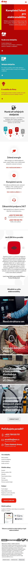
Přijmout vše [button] (21, 559)
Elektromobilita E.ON (6, 472)
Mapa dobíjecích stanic (6, 491)
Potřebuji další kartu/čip (6, 494)
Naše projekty (4, 480)
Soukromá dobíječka (6, 459)
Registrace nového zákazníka (8, 492)
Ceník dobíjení (4, 489)
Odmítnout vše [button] (14, 559)
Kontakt (3, 470)
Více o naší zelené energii (13, 167)
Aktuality (3, 474)
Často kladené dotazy (6, 476)
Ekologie (3, 478)
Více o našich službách (13, 192)
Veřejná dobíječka (5, 461)
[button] (5, 248)
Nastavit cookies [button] (6, 559)
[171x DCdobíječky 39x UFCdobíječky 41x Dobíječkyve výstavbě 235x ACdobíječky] (14, 139)
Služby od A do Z (5, 463)
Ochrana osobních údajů (6, 482)
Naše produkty (4, 457)
